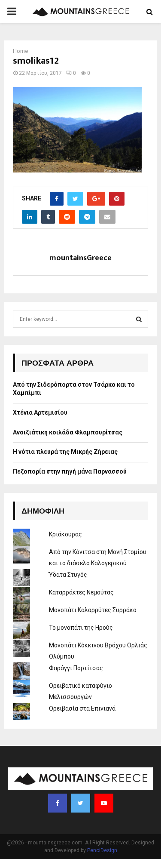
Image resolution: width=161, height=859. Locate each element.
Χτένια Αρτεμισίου (40, 412)
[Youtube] (103, 803)
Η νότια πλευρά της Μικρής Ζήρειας (65, 451)
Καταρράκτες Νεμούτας (81, 592)
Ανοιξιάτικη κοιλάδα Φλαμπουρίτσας (67, 432)
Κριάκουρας (65, 534)
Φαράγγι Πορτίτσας (76, 668)
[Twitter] (80, 803)
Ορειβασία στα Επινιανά (82, 708)
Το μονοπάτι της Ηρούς (81, 627)
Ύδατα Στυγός (68, 574)
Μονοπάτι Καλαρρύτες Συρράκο (93, 610)
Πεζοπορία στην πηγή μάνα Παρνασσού (70, 471)
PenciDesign (102, 850)
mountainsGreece (80, 258)
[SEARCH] (139, 319)
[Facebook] (57, 803)
